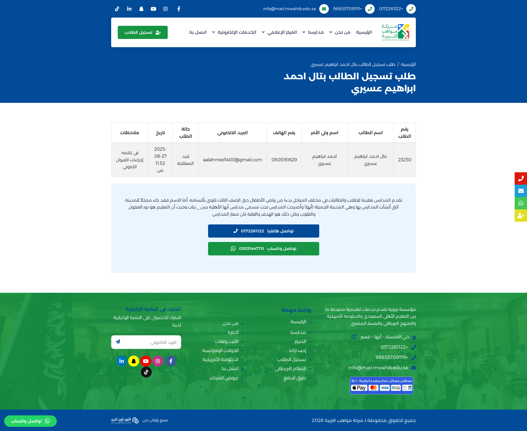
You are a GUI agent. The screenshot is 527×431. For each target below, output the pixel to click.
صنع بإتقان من (155, 420)
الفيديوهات (227, 341)
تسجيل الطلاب (138, 32)
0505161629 (284, 159)
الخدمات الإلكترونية (237, 32)
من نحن (343, 32)
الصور (300, 341)
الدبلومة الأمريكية (221, 359)
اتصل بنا (198, 32)
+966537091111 (347, 8)
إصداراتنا (297, 350)
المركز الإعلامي (282, 32)
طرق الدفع (295, 378)
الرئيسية (364, 32)
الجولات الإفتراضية (220, 350)
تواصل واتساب (267, 248)
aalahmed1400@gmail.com (232, 159)
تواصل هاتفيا (267, 230)
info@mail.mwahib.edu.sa (289, 8)
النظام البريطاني (290, 368)
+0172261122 (391, 8)
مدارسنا (316, 32)
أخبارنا (233, 332)
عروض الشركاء (224, 378)
